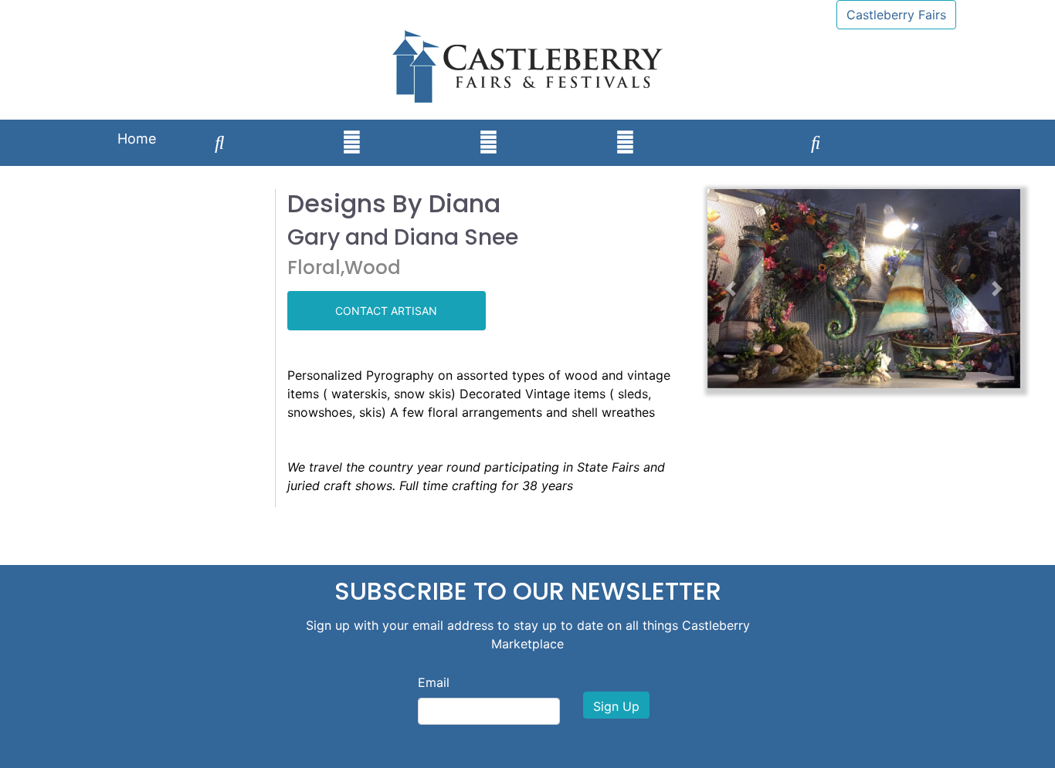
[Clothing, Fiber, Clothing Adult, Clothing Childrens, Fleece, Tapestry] (557, 128)
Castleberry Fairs (896, 14)
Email (433, 682)
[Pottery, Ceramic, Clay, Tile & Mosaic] (488, 143)
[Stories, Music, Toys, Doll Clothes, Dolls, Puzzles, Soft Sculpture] (816, 143)
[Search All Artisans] (220, 143)
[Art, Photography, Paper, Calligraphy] (283, 128)
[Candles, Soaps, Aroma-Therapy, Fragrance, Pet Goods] (752, 128)
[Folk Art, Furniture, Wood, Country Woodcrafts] (880, 128)
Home (136, 138)
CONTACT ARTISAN (386, 310)
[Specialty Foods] (938, 128)
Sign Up (616, 706)
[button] (731, 288)
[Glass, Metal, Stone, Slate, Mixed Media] (693, 128)
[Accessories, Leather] (352, 143)
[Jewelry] (420, 128)
